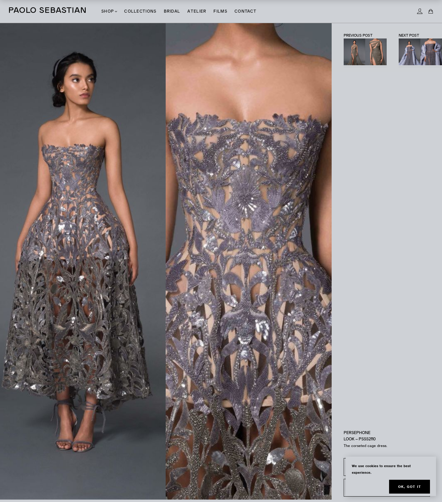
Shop (107, 12)
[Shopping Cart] (430, 11)
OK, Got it (409, 486)
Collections (140, 12)
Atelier (196, 12)
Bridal (172, 12)
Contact (245, 12)
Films (220, 12)
